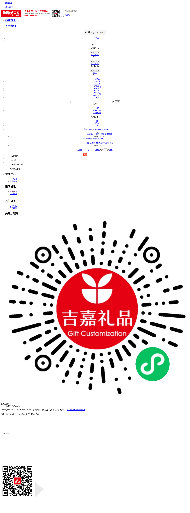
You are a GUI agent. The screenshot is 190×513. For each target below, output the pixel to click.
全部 (97, 121)
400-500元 (97, 95)
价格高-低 (97, 113)
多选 (97, 55)
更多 (93, 55)
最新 (97, 108)
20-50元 (97, 84)
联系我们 (13, 181)
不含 (97, 123)
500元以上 (97, 97)
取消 (97, 52)
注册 (11, 7)
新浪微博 (13, 191)
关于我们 (10, 25)
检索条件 (97, 38)
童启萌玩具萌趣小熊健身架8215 (99, 134)
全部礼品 (67, 15)
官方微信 (13, 194)
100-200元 (97, 88)
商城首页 (10, 20)
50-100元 (97, 86)
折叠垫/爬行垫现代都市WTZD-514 (99, 143)
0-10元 (97, 79)
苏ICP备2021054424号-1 (76, 410)
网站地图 (8, 3)
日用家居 (13, 208)
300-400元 (97, 93)
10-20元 (97, 81)
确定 (92, 52)
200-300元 (97, 90)
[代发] (97, 129)
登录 (7, 7)
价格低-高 (97, 110)
